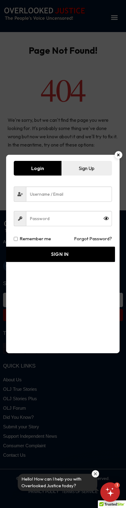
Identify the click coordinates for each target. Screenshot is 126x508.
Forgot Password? (93, 238)
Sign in (60, 254)
